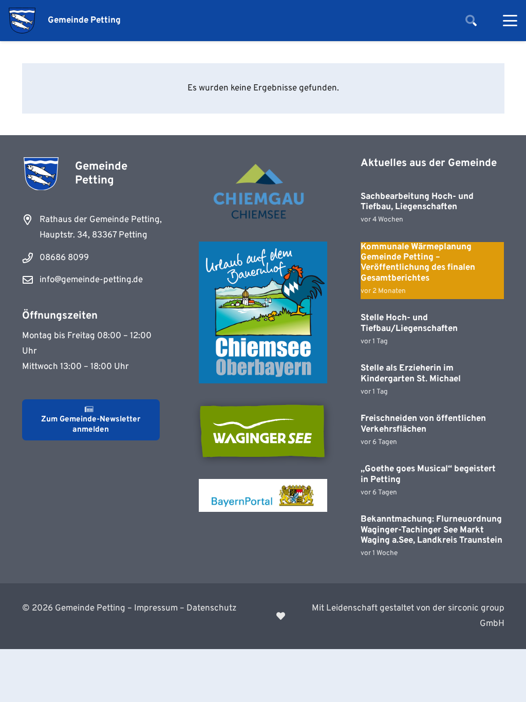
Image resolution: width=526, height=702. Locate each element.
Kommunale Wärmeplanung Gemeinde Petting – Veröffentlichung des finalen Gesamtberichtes (418, 263)
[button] (471, 20)
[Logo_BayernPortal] (263, 495)
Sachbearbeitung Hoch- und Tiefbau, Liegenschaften (417, 202)
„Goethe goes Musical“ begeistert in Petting (428, 474)
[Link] (390, 616)
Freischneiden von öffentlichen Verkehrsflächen (423, 424)
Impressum (156, 608)
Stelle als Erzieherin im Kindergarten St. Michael (411, 373)
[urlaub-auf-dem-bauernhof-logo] (263, 312)
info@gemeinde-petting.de (91, 280)
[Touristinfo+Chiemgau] (262, 193)
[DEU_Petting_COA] (22, 20)
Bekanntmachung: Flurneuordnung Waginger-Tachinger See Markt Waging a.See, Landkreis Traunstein (431, 530)
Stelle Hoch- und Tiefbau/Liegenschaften (409, 323)
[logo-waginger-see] (262, 431)
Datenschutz (211, 608)
